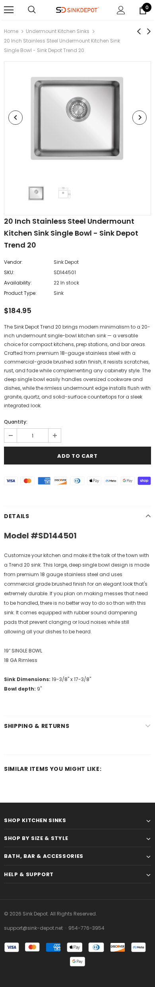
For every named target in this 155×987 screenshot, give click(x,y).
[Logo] (77, 10)
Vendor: (13, 262)
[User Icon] (121, 10)
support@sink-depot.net (33, 928)
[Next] (139, 117)
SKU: (9, 272)
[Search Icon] (32, 10)
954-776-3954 (86, 928)
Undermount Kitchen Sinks (57, 31)
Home (11, 31)
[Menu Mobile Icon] (9, 10)
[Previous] (15, 117)
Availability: (18, 282)
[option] (77, 117)
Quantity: (15, 421)
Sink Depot (66, 262)
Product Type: (20, 293)
